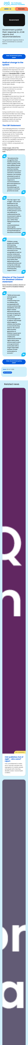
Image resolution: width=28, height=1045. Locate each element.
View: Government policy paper (14, 56)
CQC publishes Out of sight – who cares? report (14, 759)
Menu (6, 9)
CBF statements (7, 372)
